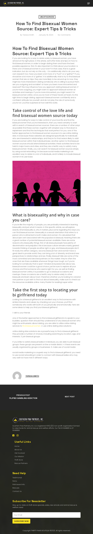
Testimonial (17, 478)
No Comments (64, 35)
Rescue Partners (21, 463)
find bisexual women (31, 326)
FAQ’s (14, 481)
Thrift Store (19, 460)
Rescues (15, 488)
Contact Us (17, 491)
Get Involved (20, 453)
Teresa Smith (28, 35)
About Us (18, 449)
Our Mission (19, 456)
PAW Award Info (18, 484)
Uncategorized (47, 17)
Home (17, 446)
